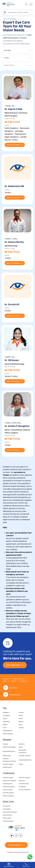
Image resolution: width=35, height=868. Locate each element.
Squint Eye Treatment (9, 780)
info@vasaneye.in (15, 694)
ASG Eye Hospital (8, 821)
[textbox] (16, 65)
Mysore (5, 724)
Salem (20, 724)
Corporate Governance (10, 812)
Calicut (5, 718)
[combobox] (17, 50)
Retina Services (7, 783)
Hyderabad (6, 721)
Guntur (21, 718)
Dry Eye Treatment (24, 789)
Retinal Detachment (9, 751)
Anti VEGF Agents (8, 792)
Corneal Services (24, 783)
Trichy (5, 727)
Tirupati (21, 727)
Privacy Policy (7, 818)
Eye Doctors (6, 806)
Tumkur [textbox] (6, 58)
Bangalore (6, 712)
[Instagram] (20, 835)
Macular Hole (7, 755)
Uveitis (21, 764)
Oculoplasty (22, 786)
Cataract (5, 744)
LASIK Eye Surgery (24, 777)
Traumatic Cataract (24, 755)
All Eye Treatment (8, 796)
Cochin (21, 715)
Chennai (21, 712)
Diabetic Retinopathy (9, 747)
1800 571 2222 (13, 688)
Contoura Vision (8, 789)
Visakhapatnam (7, 730)
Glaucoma (22, 744)
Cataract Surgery (8, 777)
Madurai (21, 721)
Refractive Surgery (9, 786)
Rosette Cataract (8, 764)
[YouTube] (12, 835)
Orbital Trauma (7, 767)
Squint (21, 747)
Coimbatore (6, 715)
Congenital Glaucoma (25, 760)
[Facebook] (16, 835)
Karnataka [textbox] (7, 50)
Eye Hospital (6, 809)
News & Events (7, 815)
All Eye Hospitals (8, 734)
